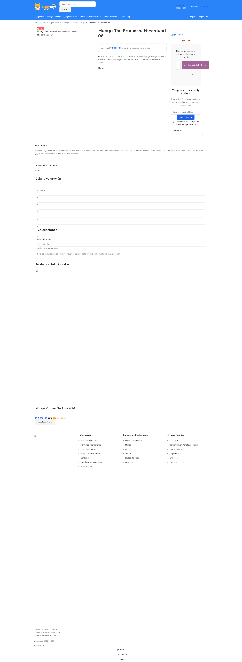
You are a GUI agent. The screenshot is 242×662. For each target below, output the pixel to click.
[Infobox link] (121, 10)
